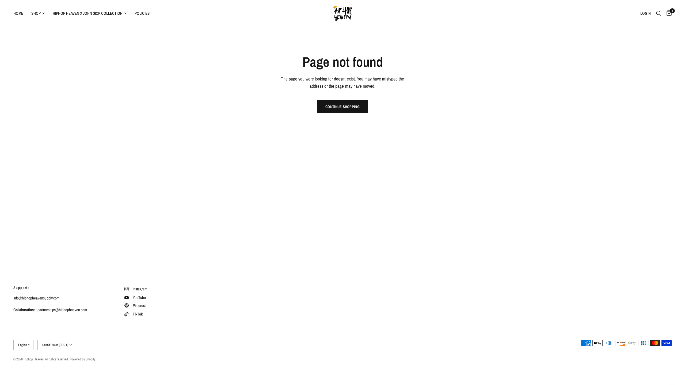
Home (18, 13)
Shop (36, 13)
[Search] (658, 13)
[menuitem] (20, 13)
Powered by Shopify (82, 359)
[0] (668, 13)
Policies (142, 13)
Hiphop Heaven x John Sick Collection (88, 13)
